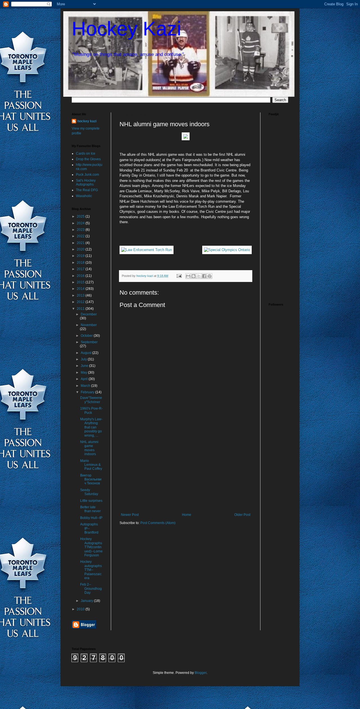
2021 (81, 243)
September (89, 342)
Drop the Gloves (88, 159)
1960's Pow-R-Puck (91, 410)
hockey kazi (86, 121)
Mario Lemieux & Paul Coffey (91, 465)
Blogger (200, 673)
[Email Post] (179, 275)
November (89, 325)
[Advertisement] (185, 470)
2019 (81, 256)
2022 (81, 236)
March (86, 386)
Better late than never (90, 509)
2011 (81, 309)
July (84, 359)
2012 (81, 302)
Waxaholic (84, 196)
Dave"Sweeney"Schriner (91, 400)
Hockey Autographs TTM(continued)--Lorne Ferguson (91, 547)
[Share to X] (199, 276)
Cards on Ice (85, 153)
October (87, 336)
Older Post (242, 515)
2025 (81, 216)
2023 (81, 230)
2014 (81, 289)
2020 (81, 249)
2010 (81, 609)
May (84, 372)
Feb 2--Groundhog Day (91, 588)
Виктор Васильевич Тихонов (91, 479)
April (85, 379)
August (86, 353)
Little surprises (91, 501)
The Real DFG (87, 190)
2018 (81, 263)
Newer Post (130, 515)
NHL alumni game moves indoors (89, 448)
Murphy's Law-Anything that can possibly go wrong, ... (91, 427)
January (87, 601)
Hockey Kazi (126, 29)
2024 (81, 223)
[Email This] (188, 276)
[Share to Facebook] (204, 276)
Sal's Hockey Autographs (86, 182)
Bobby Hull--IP (91, 518)
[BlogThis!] (193, 276)
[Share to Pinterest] (209, 276)
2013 (81, 295)
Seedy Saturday (89, 492)
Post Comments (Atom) (158, 523)
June (85, 366)
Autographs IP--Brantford (89, 528)
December (89, 314)
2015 (81, 282)
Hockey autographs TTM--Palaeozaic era (91, 570)
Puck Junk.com (87, 175)
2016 (81, 276)
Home (186, 515)
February (88, 392)
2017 (81, 269)
